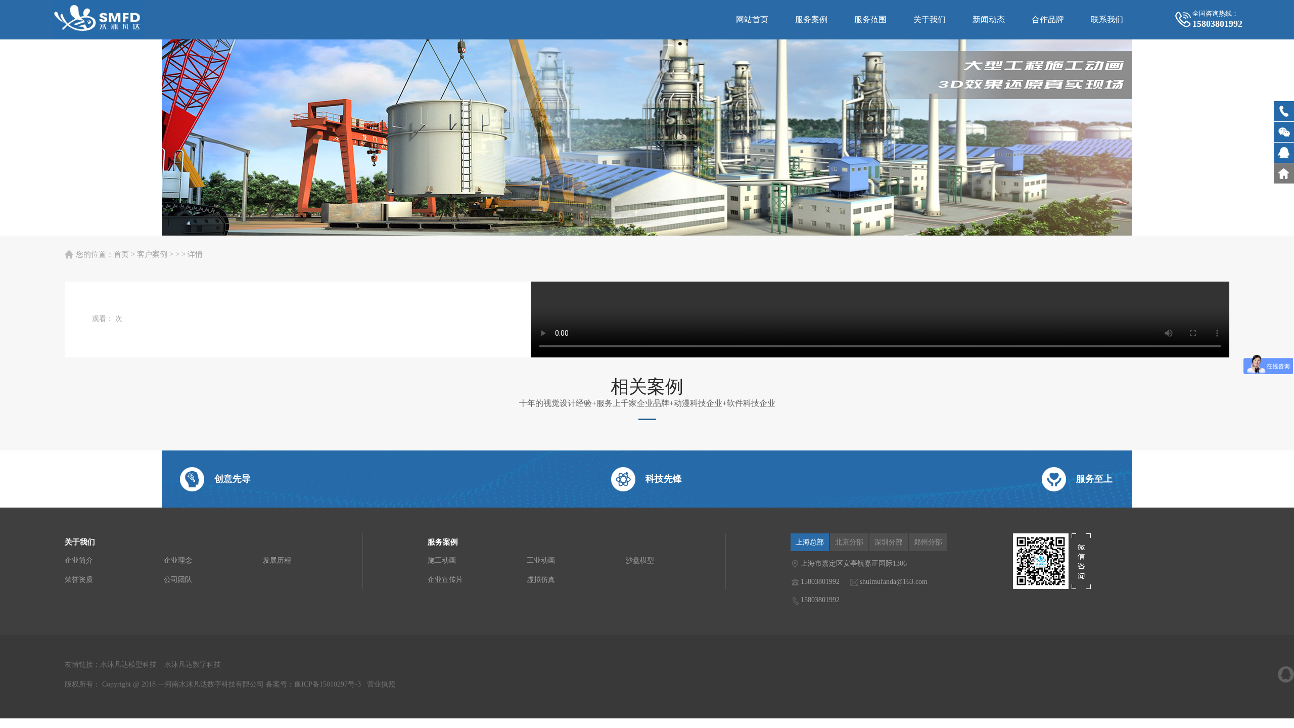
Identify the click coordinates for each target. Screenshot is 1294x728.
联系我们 (1107, 19)
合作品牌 (1048, 19)
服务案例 (811, 19)
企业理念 (178, 560)
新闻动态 (989, 19)
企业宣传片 (445, 579)
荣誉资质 (79, 579)
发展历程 (277, 560)
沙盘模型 (640, 560)
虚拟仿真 (541, 579)
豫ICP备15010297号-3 (327, 684)
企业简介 (79, 560)
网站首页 (752, 19)
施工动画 (442, 560)
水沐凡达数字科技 (192, 664)
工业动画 (541, 560)
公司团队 (178, 579)
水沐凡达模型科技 (128, 664)
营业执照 (381, 684)
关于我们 (929, 19)
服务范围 (870, 19)
